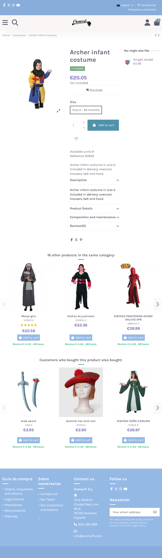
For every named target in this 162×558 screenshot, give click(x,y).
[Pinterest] (81, 240)
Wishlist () (148, 5)
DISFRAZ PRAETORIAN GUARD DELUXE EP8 (133, 318)
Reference (77, 156)
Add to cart (106, 125)
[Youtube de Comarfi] (18, 5)
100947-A (29, 320)
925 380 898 (87, 524)
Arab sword (28, 421)
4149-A (28, 425)
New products (15, 510)
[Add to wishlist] (76, 138)
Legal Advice (14, 499)
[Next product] (159, 35)
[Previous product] (156, 35)
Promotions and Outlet (142, 9)
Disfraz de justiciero (80, 316)
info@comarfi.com (88, 536)
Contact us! (49, 494)
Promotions (13, 505)
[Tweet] (76, 240)
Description (78, 180)
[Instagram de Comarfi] (13, 5)
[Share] (72, 240)
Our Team (47, 499)
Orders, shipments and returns (19, 491)
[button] (4, 304)
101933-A (133, 425)
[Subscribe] (155, 512)
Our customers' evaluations (51, 507)
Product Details (81, 208)
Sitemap (11, 516)
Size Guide (96, 90)
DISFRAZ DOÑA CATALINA (133, 421)
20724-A (81, 425)
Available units (80, 151)
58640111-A (133, 323)
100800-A (80, 320)
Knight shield (143, 59)
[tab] (94, 180)
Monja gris (29, 316)
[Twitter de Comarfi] (9, 5)
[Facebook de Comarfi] (4, 5)
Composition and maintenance (93, 217)
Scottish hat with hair (81, 421)
